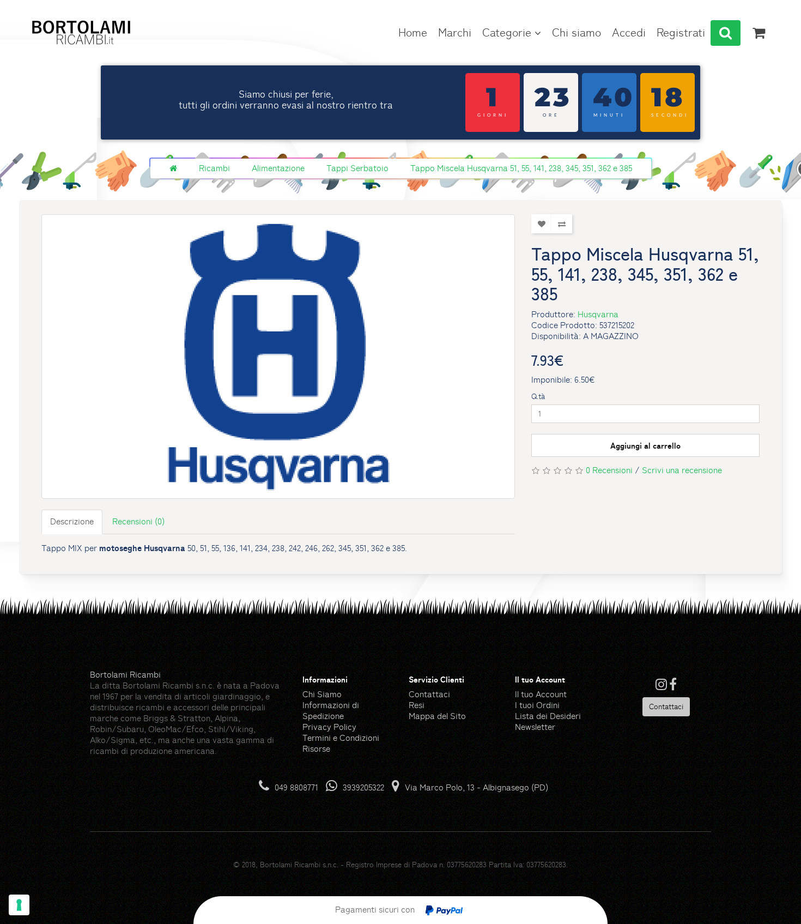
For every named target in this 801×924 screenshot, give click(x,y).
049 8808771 (296, 787)
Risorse (316, 749)
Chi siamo (576, 32)
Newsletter (535, 727)
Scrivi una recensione (682, 470)
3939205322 (363, 787)
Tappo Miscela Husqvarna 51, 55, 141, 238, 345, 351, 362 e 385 (521, 168)
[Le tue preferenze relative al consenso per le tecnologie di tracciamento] (19, 905)
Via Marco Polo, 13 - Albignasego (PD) (476, 787)
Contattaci (429, 694)
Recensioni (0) (138, 521)
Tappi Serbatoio (357, 168)
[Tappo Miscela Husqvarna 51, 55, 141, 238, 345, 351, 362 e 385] (277, 356)
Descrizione (72, 521)
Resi (416, 705)
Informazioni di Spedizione (330, 710)
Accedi (629, 32)
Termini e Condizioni (340, 738)
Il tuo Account (541, 694)
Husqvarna (598, 314)
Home (412, 32)
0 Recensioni (609, 470)
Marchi (454, 32)
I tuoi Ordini (537, 705)
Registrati (681, 32)
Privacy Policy (329, 727)
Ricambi (214, 168)
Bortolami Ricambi (125, 674)
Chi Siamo (322, 694)
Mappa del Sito (437, 716)
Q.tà (538, 396)
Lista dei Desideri (548, 716)
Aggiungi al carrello (645, 445)
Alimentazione (278, 168)
